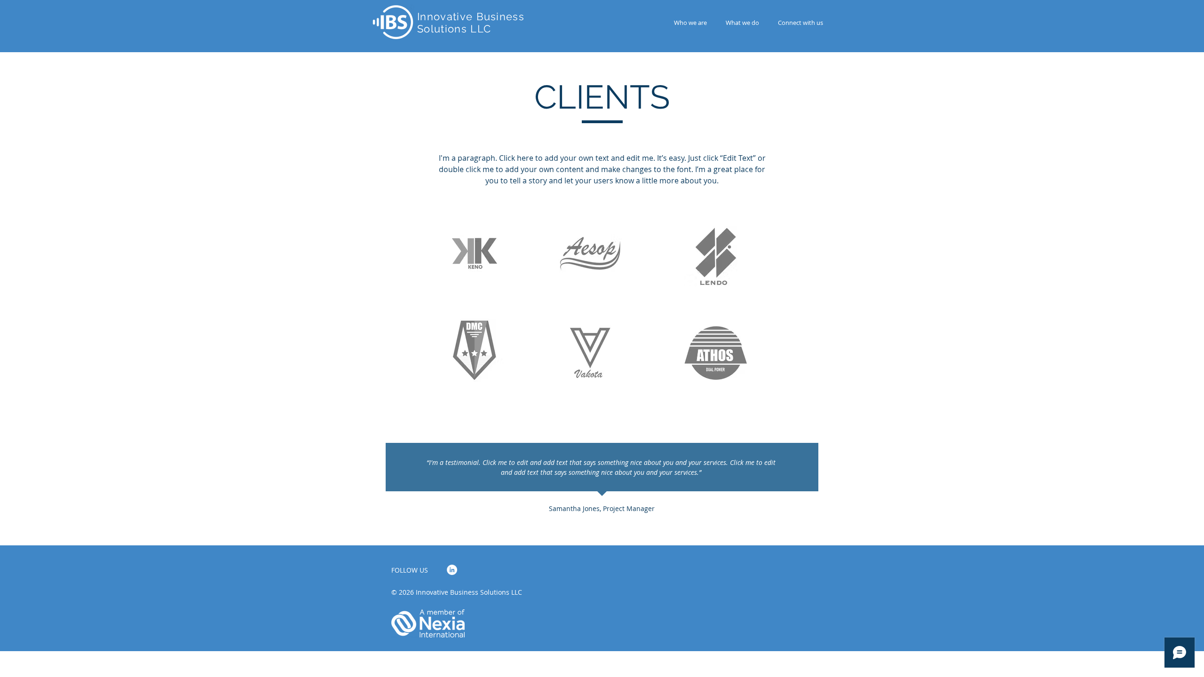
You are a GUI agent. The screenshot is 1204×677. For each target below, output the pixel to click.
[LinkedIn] (452, 570)
